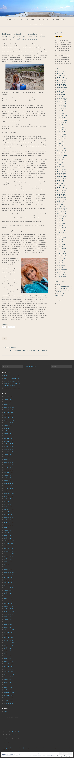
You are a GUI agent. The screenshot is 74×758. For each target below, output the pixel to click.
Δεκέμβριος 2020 (61, 171)
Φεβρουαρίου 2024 (62, 115)
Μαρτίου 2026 (60, 77)
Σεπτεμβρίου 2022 (62, 136)
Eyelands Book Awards (27, 19)
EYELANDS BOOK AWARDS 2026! (12, 388)
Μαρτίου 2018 (60, 225)
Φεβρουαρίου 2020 (62, 189)
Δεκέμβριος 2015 (61, 272)
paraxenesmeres (32, 39)
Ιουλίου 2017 (60, 239)
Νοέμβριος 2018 (61, 211)
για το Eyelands (43, 19)
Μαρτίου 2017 (60, 246)
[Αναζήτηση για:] (12, 366)
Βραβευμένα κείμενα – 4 (64, 284)
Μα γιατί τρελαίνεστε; (9, 347)
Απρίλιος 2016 (61, 265)
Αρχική (9, 19)
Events (16, 19)
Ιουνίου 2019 (60, 202)
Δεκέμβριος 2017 (61, 230)
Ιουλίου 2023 (60, 124)
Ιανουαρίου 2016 (61, 271)
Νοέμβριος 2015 (61, 274)
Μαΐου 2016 (60, 264)
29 (15, 738)
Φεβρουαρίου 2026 (62, 79)
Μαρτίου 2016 (60, 267)
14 (12, 731)
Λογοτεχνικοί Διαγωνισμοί (59, 19)
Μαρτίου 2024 (60, 113)
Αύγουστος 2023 (61, 122)
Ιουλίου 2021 (60, 159)
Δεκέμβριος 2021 (61, 150)
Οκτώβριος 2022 (61, 134)
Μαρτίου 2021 (60, 166)
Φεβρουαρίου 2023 (62, 129)
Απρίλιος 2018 (61, 223)
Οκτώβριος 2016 (61, 255)
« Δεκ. (4, 742)
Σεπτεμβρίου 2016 (62, 257)
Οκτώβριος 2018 (61, 213)
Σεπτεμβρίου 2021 (62, 155)
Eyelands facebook (32, 366)
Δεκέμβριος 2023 (61, 117)
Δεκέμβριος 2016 (61, 251)
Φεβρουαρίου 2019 (62, 208)
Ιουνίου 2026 (60, 73)
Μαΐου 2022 (60, 141)
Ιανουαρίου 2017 (61, 250)
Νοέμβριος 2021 (61, 152)
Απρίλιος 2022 (61, 143)
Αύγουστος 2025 (61, 89)
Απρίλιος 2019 (61, 206)
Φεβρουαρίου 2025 (62, 98)
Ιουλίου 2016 (60, 260)
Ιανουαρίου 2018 (61, 229)
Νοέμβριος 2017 (61, 232)
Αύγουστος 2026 (61, 72)
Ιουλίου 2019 (60, 201)
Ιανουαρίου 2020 (61, 190)
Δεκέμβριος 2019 (61, 192)
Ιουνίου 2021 (60, 161)
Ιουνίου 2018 (60, 220)
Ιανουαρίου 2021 (61, 169)
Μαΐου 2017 (60, 243)
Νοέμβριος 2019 (61, 194)
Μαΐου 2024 (60, 112)
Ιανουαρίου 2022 (61, 148)
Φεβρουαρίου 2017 (62, 248)
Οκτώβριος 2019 (61, 195)
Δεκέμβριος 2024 (61, 101)
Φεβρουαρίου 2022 (62, 147)
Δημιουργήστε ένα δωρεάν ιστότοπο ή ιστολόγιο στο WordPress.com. (22, 748)
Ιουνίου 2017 (60, 241)
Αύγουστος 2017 (61, 237)
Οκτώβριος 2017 (61, 234)
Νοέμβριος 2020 (61, 173)
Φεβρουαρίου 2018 (62, 227)
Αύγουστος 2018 (61, 216)
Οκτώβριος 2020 (61, 175)
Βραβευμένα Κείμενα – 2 (64, 288)
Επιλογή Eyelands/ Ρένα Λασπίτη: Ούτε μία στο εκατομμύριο (28, 350)
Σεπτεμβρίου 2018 (62, 215)
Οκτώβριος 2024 (61, 105)
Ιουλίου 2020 (60, 180)
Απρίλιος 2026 (61, 75)
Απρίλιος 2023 (61, 126)
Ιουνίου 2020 (60, 182)
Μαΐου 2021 (60, 162)
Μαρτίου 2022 (60, 145)
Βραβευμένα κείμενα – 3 (64, 286)
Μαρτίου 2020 (60, 187)
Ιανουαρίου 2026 (61, 80)
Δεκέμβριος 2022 (61, 131)
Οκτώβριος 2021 (61, 154)
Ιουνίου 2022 (60, 140)
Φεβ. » (9, 742)
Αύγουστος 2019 (61, 199)
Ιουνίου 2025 (60, 91)
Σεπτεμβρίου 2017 (62, 236)
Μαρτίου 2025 (60, 96)
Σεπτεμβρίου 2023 (62, 120)
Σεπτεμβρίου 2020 (62, 176)
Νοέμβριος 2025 (61, 84)
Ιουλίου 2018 (60, 218)
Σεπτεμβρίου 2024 (62, 106)
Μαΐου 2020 (60, 183)
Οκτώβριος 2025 (61, 85)
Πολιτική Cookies (51, 755)
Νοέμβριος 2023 (61, 119)
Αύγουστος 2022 (61, 138)
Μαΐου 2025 (60, 92)
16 (18, 731)
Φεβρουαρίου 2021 (62, 168)
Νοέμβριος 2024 (61, 103)
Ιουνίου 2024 (60, 110)
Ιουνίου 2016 (60, 262)
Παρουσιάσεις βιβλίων (37, 24)
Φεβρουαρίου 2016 (62, 269)
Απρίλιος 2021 (61, 164)
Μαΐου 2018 (60, 222)
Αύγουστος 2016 (61, 258)
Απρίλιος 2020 (61, 185)
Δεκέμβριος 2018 (61, 209)
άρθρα (58, 304)
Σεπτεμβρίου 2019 (62, 197)
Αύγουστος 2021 (61, 157)
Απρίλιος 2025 (61, 94)
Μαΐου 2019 (60, 204)
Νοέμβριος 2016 (61, 253)
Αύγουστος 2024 (61, 108)
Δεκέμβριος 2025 (61, 82)
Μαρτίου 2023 (60, 127)
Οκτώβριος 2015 (61, 276)
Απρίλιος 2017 (61, 244)
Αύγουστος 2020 (61, 178)
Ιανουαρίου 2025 (61, 99)
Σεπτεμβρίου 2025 (62, 87)
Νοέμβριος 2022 (61, 133)
